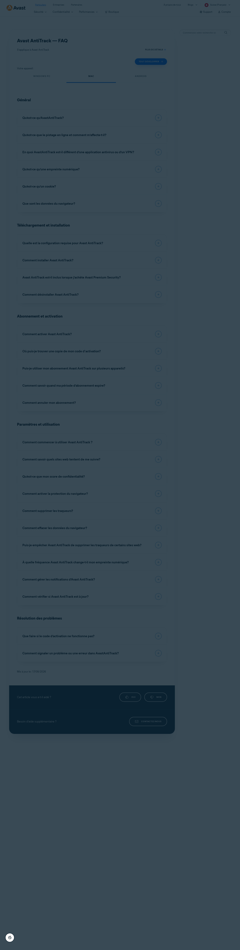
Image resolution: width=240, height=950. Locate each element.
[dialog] (120, 475)
